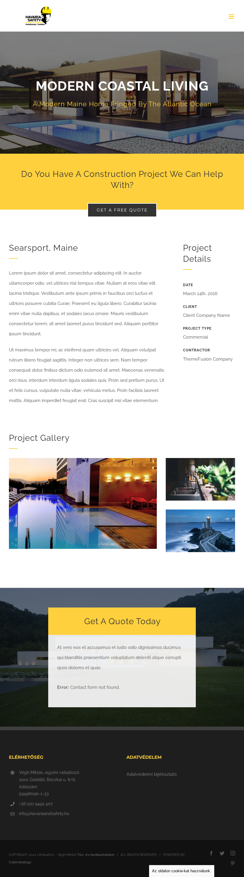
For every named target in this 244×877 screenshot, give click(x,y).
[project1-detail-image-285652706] (200, 511)
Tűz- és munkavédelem (95, 855)
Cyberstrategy (20, 862)
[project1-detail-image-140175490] (83, 460)
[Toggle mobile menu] (232, 16)
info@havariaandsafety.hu (44, 813)
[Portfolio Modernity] (122, 93)
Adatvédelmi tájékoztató (151, 774)
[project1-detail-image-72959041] (200, 460)
